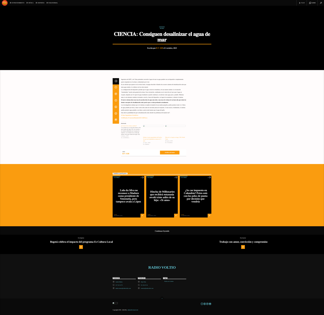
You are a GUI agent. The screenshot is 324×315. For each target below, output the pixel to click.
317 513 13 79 (119, 285)
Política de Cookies (168, 281)
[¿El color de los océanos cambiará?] (132, 132)
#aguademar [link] (128, 115)
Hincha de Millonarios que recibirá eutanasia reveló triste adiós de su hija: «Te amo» (162, 196)
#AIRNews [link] (144, 118)
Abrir (313, 3)
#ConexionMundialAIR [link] (134, 118)
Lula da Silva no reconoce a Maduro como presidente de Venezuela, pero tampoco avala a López (128, 196)
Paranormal (53, 3)
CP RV (115, 214)
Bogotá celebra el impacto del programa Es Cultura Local (81, 241)
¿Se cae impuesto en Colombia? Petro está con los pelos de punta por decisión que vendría (195, 196)
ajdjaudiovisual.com (132, 310)
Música (31, 3)
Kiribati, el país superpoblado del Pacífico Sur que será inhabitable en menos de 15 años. (152, 139)
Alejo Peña (143, 282)
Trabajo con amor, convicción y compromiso (243, 241)
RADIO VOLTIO (162, 267)
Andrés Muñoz (119, 282)
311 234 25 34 (144, 285)
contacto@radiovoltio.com (147, 288)
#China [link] (123, 115)
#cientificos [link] (135, 115)
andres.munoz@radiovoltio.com (123, 288)
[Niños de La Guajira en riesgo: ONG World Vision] (175, 131)
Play (303, 3)
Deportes (41, 3)
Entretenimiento (18, 3)
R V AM (159, 48)
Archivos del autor (170, 152)
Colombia (116, 177)
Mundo (162, 28)
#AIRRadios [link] (124, 118)
